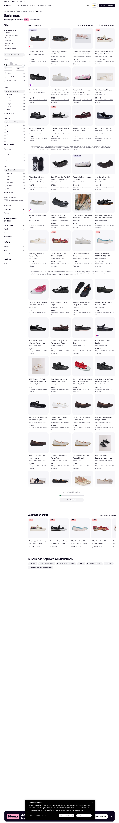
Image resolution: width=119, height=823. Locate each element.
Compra (32, 5)
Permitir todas (83, 815)
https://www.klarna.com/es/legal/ (69, 149)
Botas (7, 46)
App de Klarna (41, 5)
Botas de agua (9, 43)
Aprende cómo (35, 20)
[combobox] (87, 25)
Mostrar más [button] (71, 500)
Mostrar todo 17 (8, 192)
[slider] (5, 65)
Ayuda (50, 5)
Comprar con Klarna (9, 1)
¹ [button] (38, 61)
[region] (60, 810)
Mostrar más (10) (10, 48)
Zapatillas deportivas (11, 35)
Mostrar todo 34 (9, 144)
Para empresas (21, 1)
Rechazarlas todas (67, 815)
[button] (94, 5)
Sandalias (8, 40)
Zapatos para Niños (10, 30)
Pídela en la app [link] (100, 816)
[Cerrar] (93, 802)
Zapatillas (8, 33)
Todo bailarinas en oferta (107, 515)
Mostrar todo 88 (9, 113)
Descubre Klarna (23, 5)
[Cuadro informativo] (41, 25)
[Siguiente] (113, 533)
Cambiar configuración (37, 815)
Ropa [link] (18, 11)
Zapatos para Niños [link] (28, 11)
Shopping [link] (12, 11)
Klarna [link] (6, 11)
